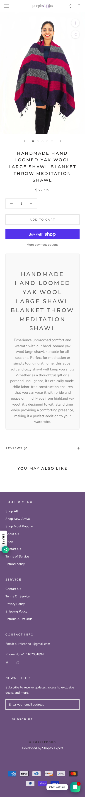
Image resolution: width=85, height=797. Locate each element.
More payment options (42, 244)
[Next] (60, 141)
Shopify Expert (52, 748)
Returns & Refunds (18, 619)
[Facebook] (7, 662)
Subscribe (22, 719)
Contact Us (13, 549)
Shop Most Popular (19, 526)
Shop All (11, 511)
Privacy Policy (15, 604)
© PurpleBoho (42, 742)
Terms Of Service (17, 596)
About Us (12, 534)
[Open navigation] (6, 6)
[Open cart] (79, 6)
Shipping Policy (16, 611)
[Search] (71, 6)
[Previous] (24, 141)
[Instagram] (17, 662)
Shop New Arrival (18, 519)
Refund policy (15, 564)
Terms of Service (17, 556)
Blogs (9, 541)
